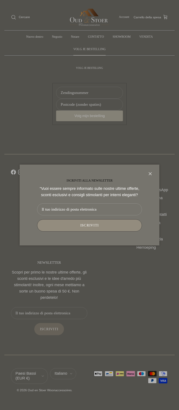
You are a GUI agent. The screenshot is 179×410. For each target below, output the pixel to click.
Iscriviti (89, 225)
